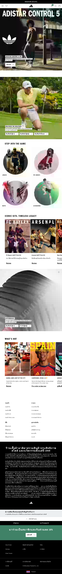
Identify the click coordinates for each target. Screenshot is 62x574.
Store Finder (8, 545)
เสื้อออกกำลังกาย (9, 437)
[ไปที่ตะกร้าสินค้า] (59, 6)
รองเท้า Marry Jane (10, 417)
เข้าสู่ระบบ (16, 523)
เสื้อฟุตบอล (8, 429)
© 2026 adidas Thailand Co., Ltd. (31, 565)
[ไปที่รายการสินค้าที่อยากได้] (6, 6)
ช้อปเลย (8, 263)
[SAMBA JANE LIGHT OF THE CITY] (17, 365)
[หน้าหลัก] (31, 7)
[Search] (55, 6)
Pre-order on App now (39, 386)
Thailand (33, 571)
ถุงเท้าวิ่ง (33, 426)
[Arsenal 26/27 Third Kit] (43, 242)
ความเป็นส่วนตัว (27, 561)
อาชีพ (24, 549)
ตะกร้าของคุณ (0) (44, 523)
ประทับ (7, 565)
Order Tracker (8, 553)
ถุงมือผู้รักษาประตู (35, 429)
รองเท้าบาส (8, 414)
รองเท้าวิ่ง (7, 406)
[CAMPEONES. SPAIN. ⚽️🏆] (43, 365)
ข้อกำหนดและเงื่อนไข (45, 561)
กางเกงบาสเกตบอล (36, 414)
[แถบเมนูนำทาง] (3, 6)
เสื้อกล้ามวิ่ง (8, 426)
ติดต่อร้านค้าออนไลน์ (28, 545)
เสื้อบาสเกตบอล (9, 433)
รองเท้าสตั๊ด (8, 410)
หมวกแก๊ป (33, 433)
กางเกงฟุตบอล (34, 410)
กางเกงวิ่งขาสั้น (35, 406)
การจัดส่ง (42, 549)
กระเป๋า (33, 437)
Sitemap (7, 549)
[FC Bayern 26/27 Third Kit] (17, 242)
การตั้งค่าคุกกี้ (8, 561)
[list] (31, 242)
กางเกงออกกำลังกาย (36, 417)
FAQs (41, 545)
